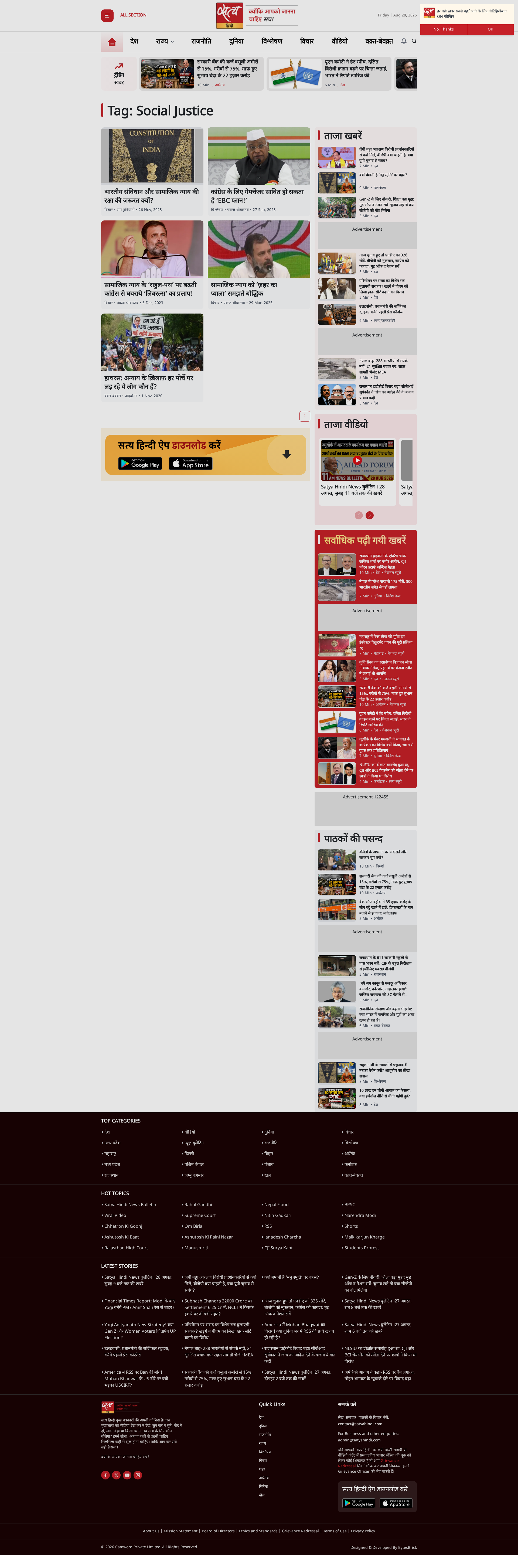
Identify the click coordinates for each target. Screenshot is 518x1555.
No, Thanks (444, 29)
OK (490, 29)
